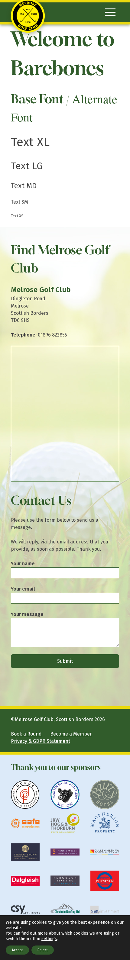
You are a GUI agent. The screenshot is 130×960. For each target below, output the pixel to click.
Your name (23, 563)
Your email (23, 589)
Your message (27, 614)
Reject (42, 950)
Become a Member (71, 734)
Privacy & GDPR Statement (40, 741)
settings (49, 938)
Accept (17, 950)
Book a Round (26, 734)
